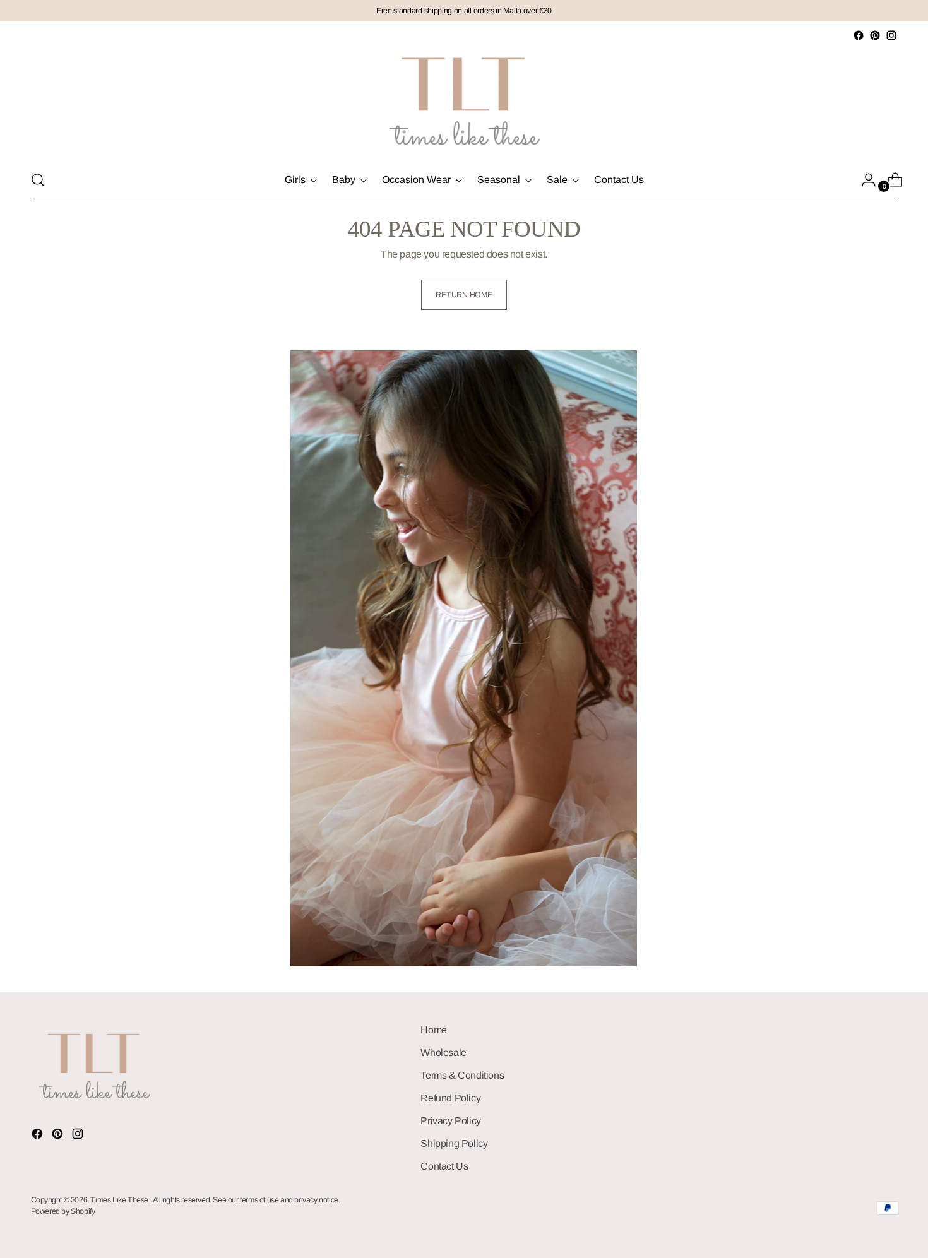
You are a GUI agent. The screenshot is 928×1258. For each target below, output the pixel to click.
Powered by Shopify (63, 1211)
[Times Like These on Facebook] (858, 35)
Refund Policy (450, 1098)
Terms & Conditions (462, 1075)
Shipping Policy (453, 1143)
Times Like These (120, 1200)
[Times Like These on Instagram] (891, 35)
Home (433, 1029)
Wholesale (443, 1052)
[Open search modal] (38, 180)
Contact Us (444, 1166)
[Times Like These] (464, 101)
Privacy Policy (450, 1120)
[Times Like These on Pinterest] (875, 35)
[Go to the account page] (863, 180)
